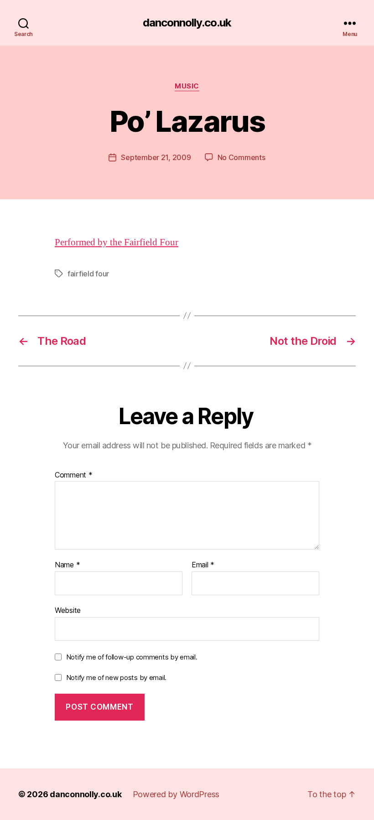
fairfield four (88, 273)
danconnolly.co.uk (187, 22)
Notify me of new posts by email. (116, 677)
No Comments (241, 157)
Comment (74, 475)
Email (203, 565)
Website (68, 610)
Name (67, 565)
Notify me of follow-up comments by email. (131, 657)
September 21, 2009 (156, 157)
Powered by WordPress (176, 794)
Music (187, 86)
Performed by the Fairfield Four (116, 242)
